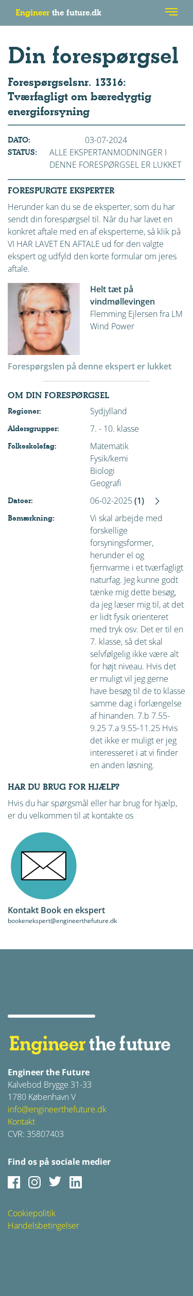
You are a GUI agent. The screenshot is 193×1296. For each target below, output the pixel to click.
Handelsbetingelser (43, 1225)
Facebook (14, 1182)
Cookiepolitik (32, 1213)
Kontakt (21, 1121)
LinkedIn (75, 1182)
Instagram (34, 1182)
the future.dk (58, 12)
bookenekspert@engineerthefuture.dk (62, 920)
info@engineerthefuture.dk (57, 1109)
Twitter (55, 1182)
